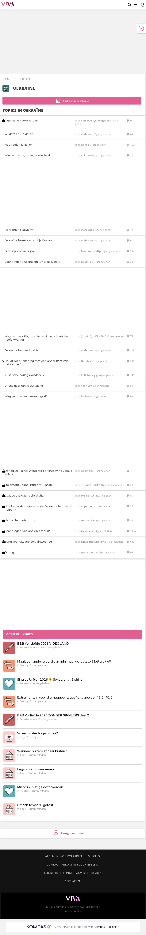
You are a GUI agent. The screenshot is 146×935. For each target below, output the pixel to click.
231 (132, 361)
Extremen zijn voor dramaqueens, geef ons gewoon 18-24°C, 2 (65, 697)
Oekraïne (24, 79)
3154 (133, 531)
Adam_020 (87, 471)
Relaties (24, 683)
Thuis (23, 755)
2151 (133, 261)
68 (131, 552)
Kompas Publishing (106, 927)
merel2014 (87, 230)
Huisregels (92, 856)
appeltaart (88, 506)
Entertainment (28, 647)
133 (132, 350)
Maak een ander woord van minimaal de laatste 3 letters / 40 (64, 661)
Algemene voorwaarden (63, 856)
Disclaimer (72, 881)
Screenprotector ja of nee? (37, 733)
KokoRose (87, 155)
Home (7, 79)
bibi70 (85, 396)
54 (131, 385)
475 (132, 471)
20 (131, 485)
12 (131, 230)
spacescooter (90, 552)
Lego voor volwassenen (35, 769)
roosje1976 (88, 495)
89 (131, 495)
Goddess (87, 361)
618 (132, 541)
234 (132, 251)
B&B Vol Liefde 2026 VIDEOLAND (43, 643)
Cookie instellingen (59, 873)
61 (131, 134)
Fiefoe (85, 144)
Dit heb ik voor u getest (35, 805)
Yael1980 (86, 385)
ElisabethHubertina (93, 541)
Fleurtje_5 (87, 261)
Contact (53, 864)
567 (132, 155)
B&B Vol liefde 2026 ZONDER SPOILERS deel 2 (53, 715)
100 (132, 144)
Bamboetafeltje (91, 251)
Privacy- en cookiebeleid (79, 864)
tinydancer (88, 531)
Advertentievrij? (88, 873)
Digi (22, 737)
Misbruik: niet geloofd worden (40, 787)
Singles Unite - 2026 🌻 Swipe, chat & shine (50, 679)
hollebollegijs (90, 375)
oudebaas (87, 134)
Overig (24, 665)
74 (131, 336)
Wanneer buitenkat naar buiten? (42, 751)
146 (132, 375)
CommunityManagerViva (96, 120)
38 (131, 506)
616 (132, 396)
